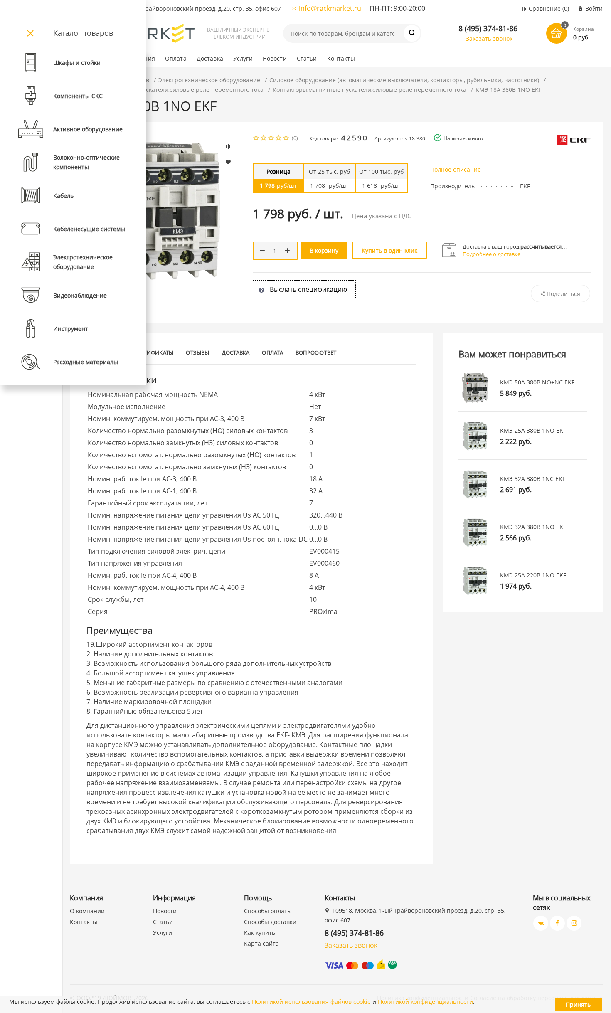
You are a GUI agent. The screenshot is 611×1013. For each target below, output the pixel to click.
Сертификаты (154, 352)
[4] (279, 138)
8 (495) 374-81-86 (487, 28)
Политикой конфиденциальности (425, 1002)
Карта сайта (261, 943)
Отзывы (197, 352)
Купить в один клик (389, 250)
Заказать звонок (489, 38)
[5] (286, 138)
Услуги (243, 58)
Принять (578, 1004)
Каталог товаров (83, 33)
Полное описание (455, 169)
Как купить (259, 933)
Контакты (341, 58)
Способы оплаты (268, 911)
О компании (87, 911)
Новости (275, 58)
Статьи (307, 58)
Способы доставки (270, 922)
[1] (256, 138)
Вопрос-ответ (316, 352)
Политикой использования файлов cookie (311, 1002)
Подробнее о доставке (491, 254)
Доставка (210, 58)
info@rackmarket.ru (330, 8)
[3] (271, 138)
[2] (264, 138)
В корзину (324, 250)
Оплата (176, 58)
